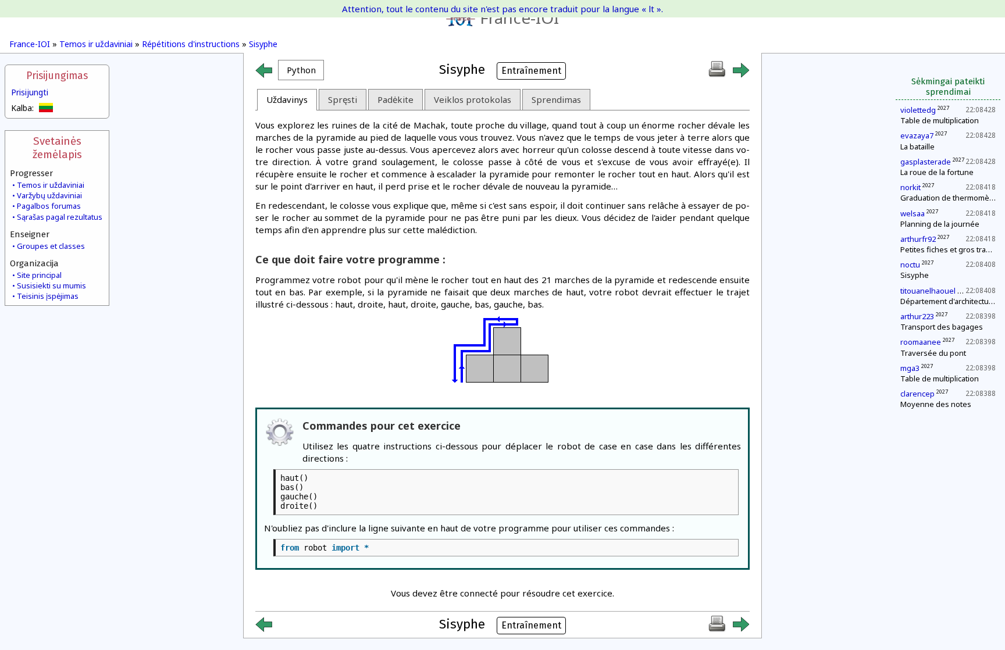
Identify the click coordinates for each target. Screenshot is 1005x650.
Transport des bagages (941, 327)
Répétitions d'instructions (191, 43)
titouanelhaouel (928, 290)
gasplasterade (925, 161)
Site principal (39, 275)
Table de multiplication (939, 120)
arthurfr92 (918, 239)
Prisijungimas (57, 76)
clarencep (917, 393)
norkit (910, 187)
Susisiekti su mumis (51, 285)
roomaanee (920, 342)
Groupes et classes (51, 246)
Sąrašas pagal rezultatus (59, 217)
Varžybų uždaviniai (49, 195)
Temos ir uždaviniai (96, 43)
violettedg (918, 110)
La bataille (917, 146)
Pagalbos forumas (49, 206)
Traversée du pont (933, 353)
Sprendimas (556, 99)
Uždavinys (287, 99)
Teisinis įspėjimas (48, 296)
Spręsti (342, 99)
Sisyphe (263, 43)
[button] (301, 70)
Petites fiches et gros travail (948, 249)
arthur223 (917, 316)
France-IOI (519, 17)
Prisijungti (29, 92)
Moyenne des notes (935, 404)
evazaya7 (916, 135)
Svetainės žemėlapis (57, 147)
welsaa (912, 213)
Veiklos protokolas (472, 99)
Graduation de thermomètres (951, 197)
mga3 (910, 368)
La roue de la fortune (937, 172)
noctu (910, 264)
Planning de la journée (939, 224)
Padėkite (395, 99)
